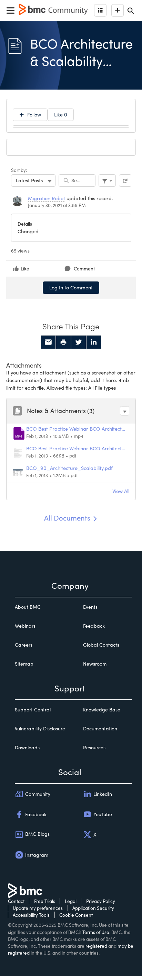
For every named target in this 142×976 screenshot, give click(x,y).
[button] (124, 410)
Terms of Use (95, 932)
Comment (84, 268)
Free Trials (44, 901)
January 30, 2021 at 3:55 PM (57, 205)
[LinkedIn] (94, 342)
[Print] (63, 342)
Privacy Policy (100, 901)
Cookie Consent (76, 915)
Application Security (93, 908)
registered (96, 946)
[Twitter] (78, 342)
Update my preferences (38, 908)
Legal (71, 901)
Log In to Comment (71, 287)
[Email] (48, 342)
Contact (16, 901)
